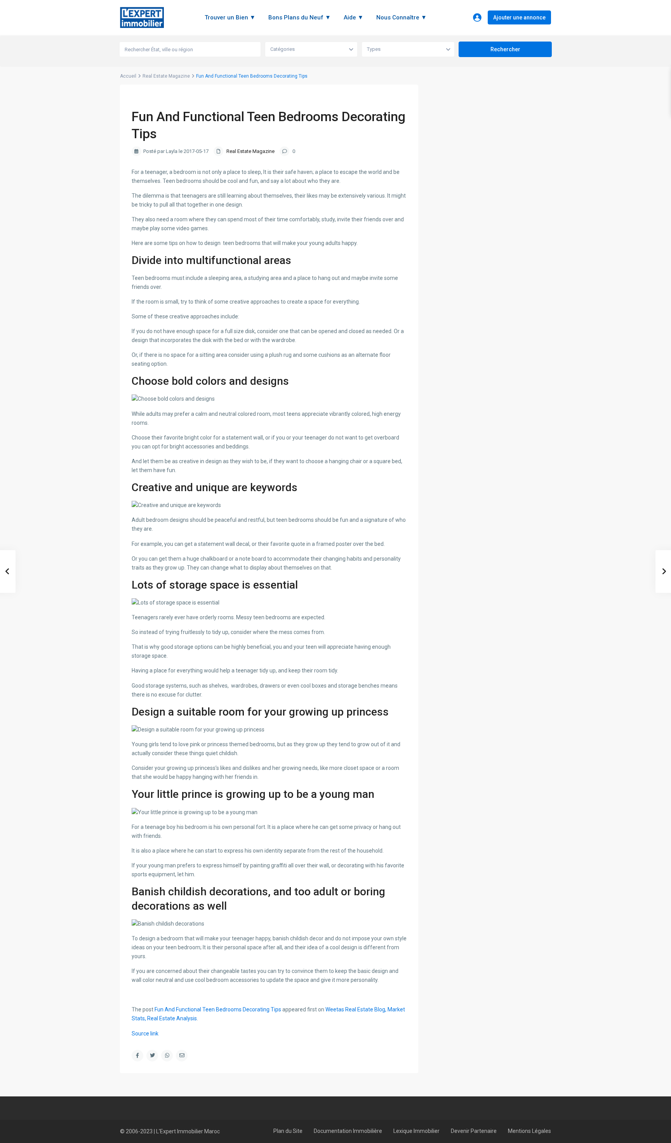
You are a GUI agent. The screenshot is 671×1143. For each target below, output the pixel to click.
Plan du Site (287, 1131)
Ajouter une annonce (519, 17)
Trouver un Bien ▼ (230, 17)
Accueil (128, 76)
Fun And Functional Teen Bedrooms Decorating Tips (218, 1009)
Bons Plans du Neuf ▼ (299, 17)
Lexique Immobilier (416, 1131)
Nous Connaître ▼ (401, 17)
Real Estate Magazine (166, 76)
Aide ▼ (353, 17)
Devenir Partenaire (474, 1131)
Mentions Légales (529, 1131)
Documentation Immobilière (348, 1131)
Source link (145, 1033)
